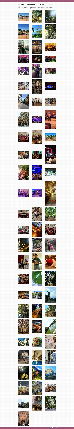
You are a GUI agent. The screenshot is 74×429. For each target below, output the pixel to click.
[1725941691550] (52, 427)
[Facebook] (53, 427)
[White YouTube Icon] (56, 427)
